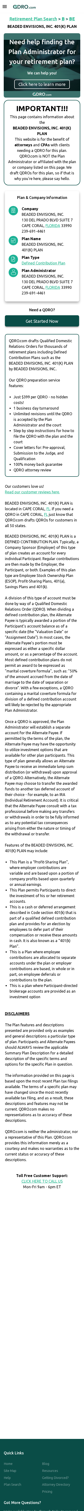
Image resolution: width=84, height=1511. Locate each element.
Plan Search (12, 1484)
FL (48, 509)
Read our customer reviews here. (32, 492)
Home (8, 1464)
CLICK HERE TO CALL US (42, 1181)
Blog (45, 1464)
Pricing (47, 1491)
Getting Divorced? (55, 1478)
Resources (50, 1471)
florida (53, 226)
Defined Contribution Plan (43, 263)
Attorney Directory (56, 1484)
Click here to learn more (42, 84)
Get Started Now (42, 321)
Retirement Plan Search (33, 18)
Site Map (10, 1471)
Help (7, 1478)
